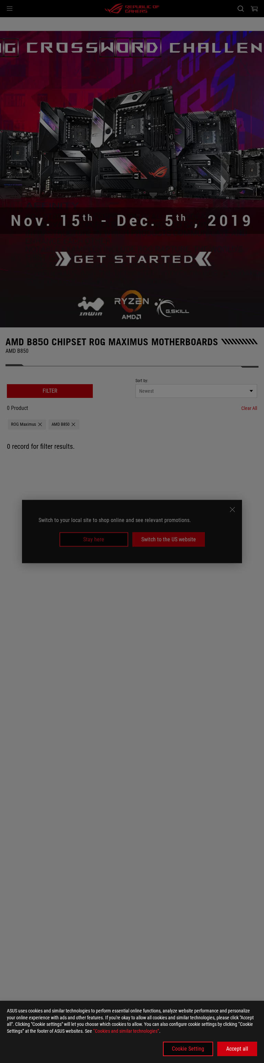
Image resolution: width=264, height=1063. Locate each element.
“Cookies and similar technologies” (126, 1031)
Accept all (237, 1048)
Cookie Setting (188, 1048)
